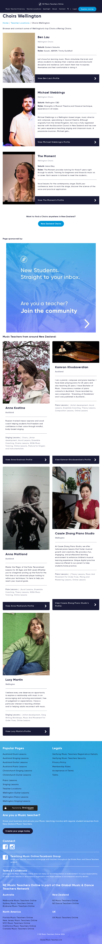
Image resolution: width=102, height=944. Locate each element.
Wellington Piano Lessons (15, 797)
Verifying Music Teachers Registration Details (75, 754)
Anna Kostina (15, 408)
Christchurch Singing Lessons (17, 771)
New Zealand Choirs (51, 224)
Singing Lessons (11, 785)
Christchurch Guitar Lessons (17, 775)
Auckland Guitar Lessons (15, 762)
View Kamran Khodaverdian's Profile (73, 460)
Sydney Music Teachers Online (18, 904)
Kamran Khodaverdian (71, 367)
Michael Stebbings (51, 92)
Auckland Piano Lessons (15, 767)
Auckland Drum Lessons (14, 754)
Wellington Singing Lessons (16, 801)
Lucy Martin (14, 679)
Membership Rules (61, 767)
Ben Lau (44, 37)
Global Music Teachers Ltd (51, 940)
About (54, 9)
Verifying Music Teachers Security (69, 758)
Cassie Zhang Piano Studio (75, 533)
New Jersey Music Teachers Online (20, 921)
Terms (55, 775)
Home (6, 23)
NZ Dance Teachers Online (65, 904)
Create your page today (17, 831)
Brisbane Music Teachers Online (19, 906)
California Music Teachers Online (19, 926)
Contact (62, 9)
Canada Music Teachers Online (18, 929)
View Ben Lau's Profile (48, 78)
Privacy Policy (59, 762)
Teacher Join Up (87, 9)
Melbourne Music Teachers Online (19, 901)
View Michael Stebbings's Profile (54, 142)
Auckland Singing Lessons (16, 758)
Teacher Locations (34, 9)
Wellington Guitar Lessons (16, 793)
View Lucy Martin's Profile (18, 731)
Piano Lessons (10, 780)
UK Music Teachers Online (65, 918)
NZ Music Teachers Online (53, 4)
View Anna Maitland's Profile (19, 606)
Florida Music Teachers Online (18, 918)
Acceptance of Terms (63, 771)
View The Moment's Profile (51, 200)
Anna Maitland (16, 554)
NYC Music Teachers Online (16, 923)
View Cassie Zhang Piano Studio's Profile (72, 604)
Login (75, 9)
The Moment (47, 156)
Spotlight (47, 9)
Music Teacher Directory (15, 9)
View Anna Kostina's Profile (18, 460)
